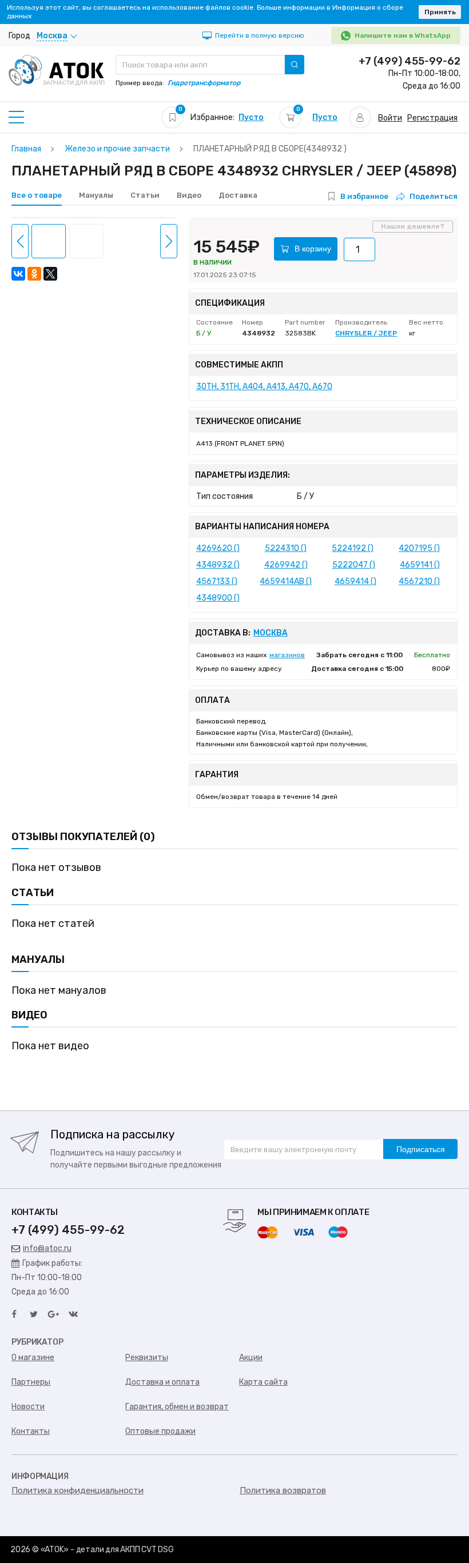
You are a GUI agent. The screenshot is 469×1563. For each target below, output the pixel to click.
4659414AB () (286, 581)
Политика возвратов (283, 1490)
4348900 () (218, 598)
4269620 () (218, 548)
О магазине (32, 1357)
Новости (28, 1407)
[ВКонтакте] (18, 274)
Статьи (145, 195)
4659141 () (420, 565)
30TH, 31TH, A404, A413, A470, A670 (264, 386)
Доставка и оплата (162, 1382)
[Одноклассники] (34, 274)
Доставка (237, 195)
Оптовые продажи (160, 1431)
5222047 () (353, 565)
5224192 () (352, 548)
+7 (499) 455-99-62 (409, 61)
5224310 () (286, 548)
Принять (440, 12)
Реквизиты (146, 1357)
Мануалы (96, 195)
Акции (251, 1357)
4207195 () (419, 548)
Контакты (30, 1431)
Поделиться (434, 196)
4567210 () (419, 581)
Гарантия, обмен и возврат (177, 1407)
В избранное (364, 196)
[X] (50, 274)
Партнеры (30, 1382)
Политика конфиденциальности (77, 1490)
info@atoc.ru (47, 1248)
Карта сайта (263, 1382)
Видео (189, 195)
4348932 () (218, 565)
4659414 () (355, 581)
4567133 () (216, 581)
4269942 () (286, 565)
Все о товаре (36, 195)
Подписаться (420, 1149)
